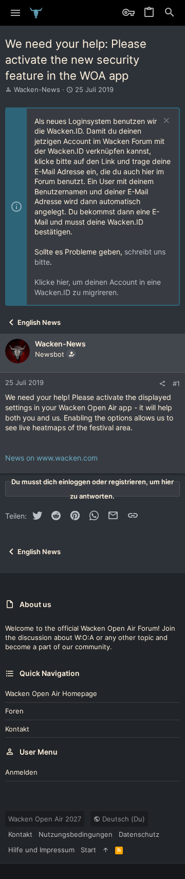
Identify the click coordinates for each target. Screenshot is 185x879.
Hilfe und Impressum (41, 850)
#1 (176, 383)
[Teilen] (162, 384)
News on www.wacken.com (51, 457)
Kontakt (17, 729)
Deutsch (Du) (122, 819)
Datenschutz (139, 834)
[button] (15, 13)
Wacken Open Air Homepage (51, 693)
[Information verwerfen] (165, 121)
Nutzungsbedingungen (76, 834)
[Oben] (105, 849)
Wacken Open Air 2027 (44, 819)
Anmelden (21, 772)
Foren (14, 711)
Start (88, 850)
